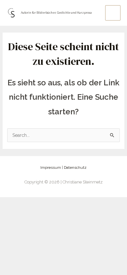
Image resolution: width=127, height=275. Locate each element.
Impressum (50, 167)
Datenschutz (75, 167)
